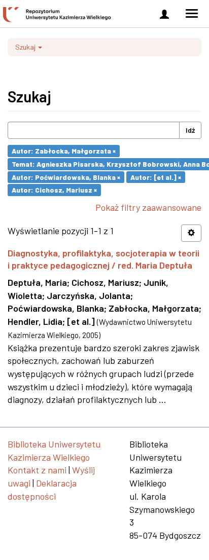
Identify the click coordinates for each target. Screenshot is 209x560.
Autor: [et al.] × (155, 176)
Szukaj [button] (26, 47)
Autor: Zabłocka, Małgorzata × (64, 150)
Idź (190, 130)
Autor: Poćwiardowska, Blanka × (66, 176)
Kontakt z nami (37, 469)
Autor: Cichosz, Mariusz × (54, 189)
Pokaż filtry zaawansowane (148, 207)
